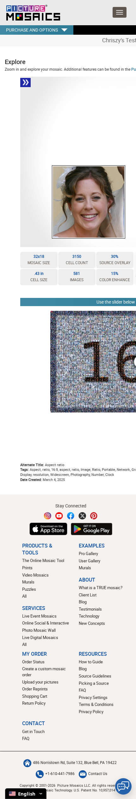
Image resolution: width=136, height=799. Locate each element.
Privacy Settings (93, 697)
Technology (89, 616)
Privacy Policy (91, 711)
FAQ (82, 690)
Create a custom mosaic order (44, 672)
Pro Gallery (88, 553)
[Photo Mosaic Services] (32, 13)
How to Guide (91, 662)
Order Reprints (35, 689)
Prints (27, 568)
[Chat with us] (123, 786)
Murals (28, 582)
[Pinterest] (94, 515)
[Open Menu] (120, 12)
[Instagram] (48, 515)
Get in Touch (33, 731)
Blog (83, 602)
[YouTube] (59, 515)
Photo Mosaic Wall (39, 630)
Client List (87, 595)
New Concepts (92, 623)
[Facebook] (71, 515)
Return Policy (34, 703)
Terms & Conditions (96, 704)
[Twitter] (82, 515)
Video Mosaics (35, 575)
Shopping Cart (34, 696)
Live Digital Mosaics (40, 637)
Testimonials (90, 609)
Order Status (33, 662)
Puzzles (29, 589)
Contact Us (97, 773)
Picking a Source (94, 683)
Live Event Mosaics (39, 616)
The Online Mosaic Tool (43, 560)
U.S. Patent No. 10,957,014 (94, 790)
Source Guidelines (95, 676)
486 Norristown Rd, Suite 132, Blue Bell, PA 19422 (75, 762)
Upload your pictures (40, 682)
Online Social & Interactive (45, 623)
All (24, 596)
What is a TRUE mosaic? (100, 587)
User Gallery (89, 561)
